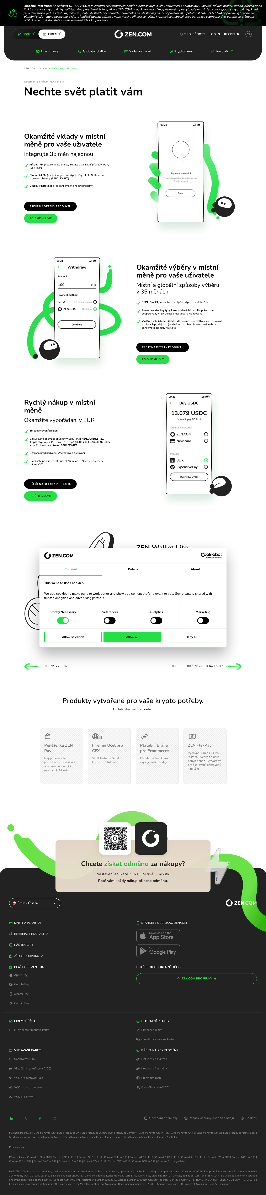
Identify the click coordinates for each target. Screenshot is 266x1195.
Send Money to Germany (123, 1133)
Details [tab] (133, 569)
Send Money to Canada (209, 1133)
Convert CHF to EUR (115, 1157)
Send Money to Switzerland (80, 1137)
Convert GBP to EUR (90, 1157)
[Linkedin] (11, 1118)
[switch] (110, 620)
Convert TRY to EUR (119, 1161)
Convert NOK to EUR (243, 1157)
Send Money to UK (68, 1133)
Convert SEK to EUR (20, 1161)
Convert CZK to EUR (94, 1161)
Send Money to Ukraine (94, 1133)
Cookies (251, 1118)
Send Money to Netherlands (240, 1133)
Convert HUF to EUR (69, 1161)
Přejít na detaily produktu (50, 206)
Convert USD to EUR (64, 1157)
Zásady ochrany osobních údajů (211, 1118)
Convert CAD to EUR (167, 1157)
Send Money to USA (45, 1133)
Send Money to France (109, 1137)
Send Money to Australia (163, 1137)
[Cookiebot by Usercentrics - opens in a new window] (204, 555)
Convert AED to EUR (141, 1157)
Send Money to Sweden (50, 1137)
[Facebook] (40, 1118)
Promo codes (16, 1147)
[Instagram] (54, 1118)
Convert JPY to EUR (218, 1157)
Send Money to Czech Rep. (154, 1133)
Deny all (191, 637)
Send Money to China (183, 1133)
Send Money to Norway (22, 1137)
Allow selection (73, 637)
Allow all (132, 637)
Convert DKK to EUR (45, 1161)
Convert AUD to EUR (193, 1157)
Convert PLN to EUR (38, 1157)
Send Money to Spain (136, 1137)
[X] (25, 1118)
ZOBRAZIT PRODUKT (61, 780)
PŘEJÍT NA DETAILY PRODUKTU (162, 347)
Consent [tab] (70, 569)
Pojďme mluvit (41, 218)
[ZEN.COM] (237, 903)
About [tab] (195, 569)
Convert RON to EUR (143, 1161)
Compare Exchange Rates (171, 1161)
